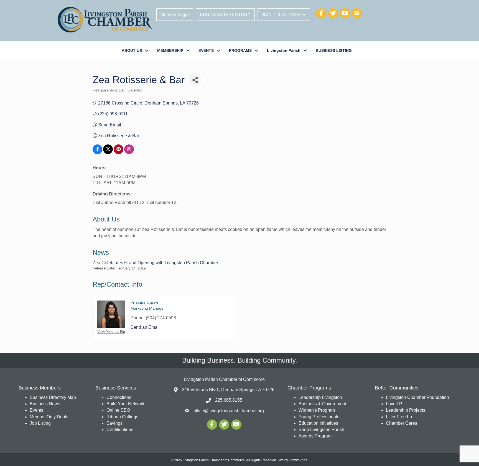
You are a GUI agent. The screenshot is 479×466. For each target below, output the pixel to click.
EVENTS (206, 50)
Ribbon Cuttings (122, 416)
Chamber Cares (401, 423)
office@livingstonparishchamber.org (228, 410)
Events (36, 410)
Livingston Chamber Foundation (417, 397)
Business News (45, 403)
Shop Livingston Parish (321, 429)
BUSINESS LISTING (334, 50)
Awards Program (316, 436)
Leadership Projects (405, 410)
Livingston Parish (283, 50)
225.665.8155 (228, 400)
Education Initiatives (318, 423)
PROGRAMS (240, 50)
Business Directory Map (53, 397)
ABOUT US (132, 50)
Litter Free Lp (399, 416)
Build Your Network (125, 403)
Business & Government (322, 403)
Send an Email (145, 327)
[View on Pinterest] (118, 152)
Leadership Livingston (320, 397)
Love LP (394, 403)
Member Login (174, 14)
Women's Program (317, 410)
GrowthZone (298, 460)
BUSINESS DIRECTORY (225, 14)
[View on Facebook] (97, 152)
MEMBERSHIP (170, 50)
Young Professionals (319, 416)
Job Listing (40, 423)
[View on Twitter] (108, 152)
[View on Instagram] (129, 152)
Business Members (39, 388)
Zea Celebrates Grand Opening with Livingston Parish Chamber (155, 262)
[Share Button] (195, 79)
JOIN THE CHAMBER (284, 14)
